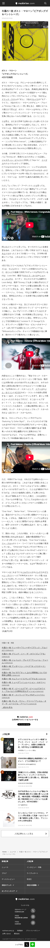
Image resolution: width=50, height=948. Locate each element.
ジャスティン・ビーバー (12, 160)
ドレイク (35, 99)
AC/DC (18, 392)
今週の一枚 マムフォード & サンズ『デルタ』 (24, 679)
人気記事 (6, 734)
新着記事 (5, 861)
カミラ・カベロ (31, 275)
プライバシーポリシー (33, 930)
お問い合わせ (6, 933)
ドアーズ (39, 389)
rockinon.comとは (8, 930)
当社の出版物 (32, 885)
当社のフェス (7, 885)
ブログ (4, 873)
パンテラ (39, 572)
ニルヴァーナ (27, 572)
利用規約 (20, 930)
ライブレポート (32, 873)
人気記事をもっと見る (24, 833)
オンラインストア (8, 891)
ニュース (5, 867)
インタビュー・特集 (34, 867)
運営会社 (17, 933)
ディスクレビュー (8, 879)
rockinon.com (25, 3)
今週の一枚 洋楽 (8, 643)
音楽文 (29, 879)
